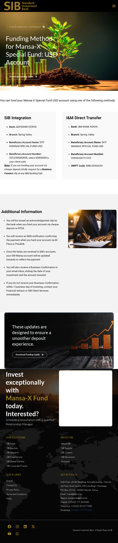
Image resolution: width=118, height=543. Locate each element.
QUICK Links (13, 474)
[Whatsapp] (17, 533)
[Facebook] (9, 526)
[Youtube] (9, 533)
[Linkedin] (25, 526)
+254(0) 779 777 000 (81, 510)
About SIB (66, 437)
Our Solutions (15, 437)
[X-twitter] (33, 526)
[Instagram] (17, 526)
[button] (114, 6)
